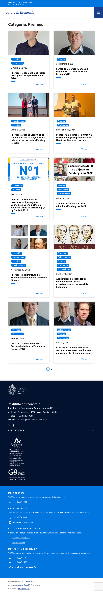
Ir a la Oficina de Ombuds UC (24, 567)
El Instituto (17, 186)
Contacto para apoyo (21, 538)
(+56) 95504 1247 (19, 562)
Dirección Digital (22, 585)
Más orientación (18, 543)
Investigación (18, 121)
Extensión (16, 253)
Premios (16, 59)
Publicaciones (64, 194)
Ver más (41, 85)
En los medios (64, 257)
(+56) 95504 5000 (19, 517)
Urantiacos (28, 581)
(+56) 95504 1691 (19, 558)
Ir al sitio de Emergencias (22, 522)
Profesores (17, 63)
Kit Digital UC (23, 589)
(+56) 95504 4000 (19, 502)
